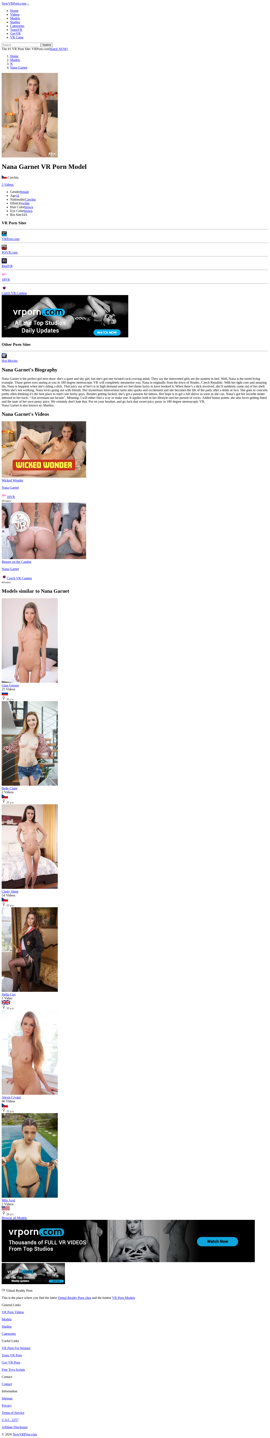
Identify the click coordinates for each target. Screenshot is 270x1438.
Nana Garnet (10, 487)
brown (28, 207)
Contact (7, 1384)
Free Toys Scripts (13, 1369)
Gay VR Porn (11, 1362)
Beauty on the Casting (16, 562)
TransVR (16, 29)
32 (17, 195)
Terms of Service (13, 1413)
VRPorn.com (10, 239)
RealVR (7, 266)
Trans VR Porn (12, 1355)
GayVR (15, 33)
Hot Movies (10, 361)
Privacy (7, 1405)
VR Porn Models (123, 1298)
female (24, 192)
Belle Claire (10, 788)
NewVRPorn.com (14, 3)
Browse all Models (14, 1218)
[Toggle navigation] (27, 4)
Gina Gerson (10, 685)
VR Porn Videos (13, 1312)
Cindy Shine (10, 891)
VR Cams (16, 37)
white (26, 203)
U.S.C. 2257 (10, 1420)
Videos (14, 14)
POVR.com (10, 252)
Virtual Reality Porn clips (74, 1298)
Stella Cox (9, 994)
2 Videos (8, 184)
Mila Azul (8, 1200)
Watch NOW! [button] (58, 49)
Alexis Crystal (11, 1097)
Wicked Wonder (12, 480)
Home (14, 10)
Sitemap (7, 1398)
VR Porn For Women (16, 1348)
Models (15, 18)
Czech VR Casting (14, 293)
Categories (17, 26)
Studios (15, 22)
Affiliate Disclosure (15, 1427)
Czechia (30, 199)
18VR (6, 279)
